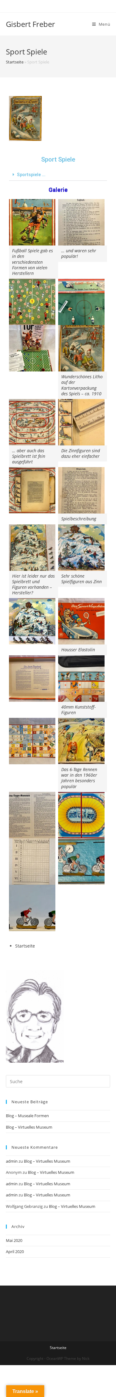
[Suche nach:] (58, 1081)
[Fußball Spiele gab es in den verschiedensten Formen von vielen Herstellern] (32, 222)
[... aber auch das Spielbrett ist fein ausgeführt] (32, 422)
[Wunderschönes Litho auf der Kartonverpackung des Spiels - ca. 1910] (81, 348)
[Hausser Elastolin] (81, 621)
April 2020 (15, 1251)
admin (12, 1161)
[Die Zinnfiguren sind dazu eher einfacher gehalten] (81, 422)
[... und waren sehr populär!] (81, 222)
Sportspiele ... (31, 174)
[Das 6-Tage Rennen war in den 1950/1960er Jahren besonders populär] (81, 741)
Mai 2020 (14, 1240)
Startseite (15, 62)
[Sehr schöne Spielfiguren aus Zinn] (81, 547)
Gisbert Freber (30, 24)
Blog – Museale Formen (27, 1115)
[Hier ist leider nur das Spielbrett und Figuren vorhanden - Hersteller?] (32, 547)
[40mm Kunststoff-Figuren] (81, 678)
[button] (58, 175)
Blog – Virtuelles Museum (29, 1127)
